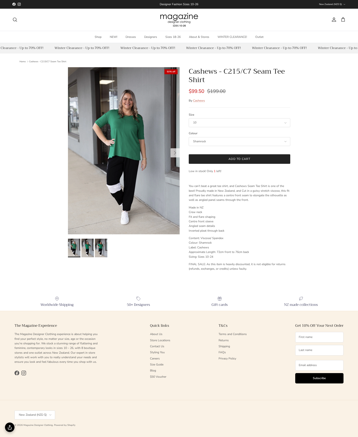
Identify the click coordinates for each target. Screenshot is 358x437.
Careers (155, 358)
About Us (156, 334)
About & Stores (199, 37)
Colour (193, 133)
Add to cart (239, 159)
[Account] (333, 19)
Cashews (199, 101)
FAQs (222, 352)
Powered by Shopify (64, 425)
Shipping (224, 346)
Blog (153, 370)
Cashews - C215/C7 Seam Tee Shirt (47, 61)
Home (22, 61)
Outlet (259, 37)
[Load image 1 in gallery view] (124, 151)
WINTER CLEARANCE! (232, 37)
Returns (224, 340)
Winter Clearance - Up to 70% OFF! (79, 48)
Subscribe (319, 378)
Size (191, 115)
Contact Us (157, 346)
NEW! (113, 37)
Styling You (157, 352)
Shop (98, 37)
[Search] (14, 19)
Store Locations (160, 340)
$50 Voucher (158, 377)
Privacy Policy (227, 358)
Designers (150, 37)
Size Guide (156, 364)
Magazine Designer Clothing (38, 425)
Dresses (131, 37)
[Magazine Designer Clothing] (179, 20)
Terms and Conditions (233, 334)
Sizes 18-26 (173, 37)
